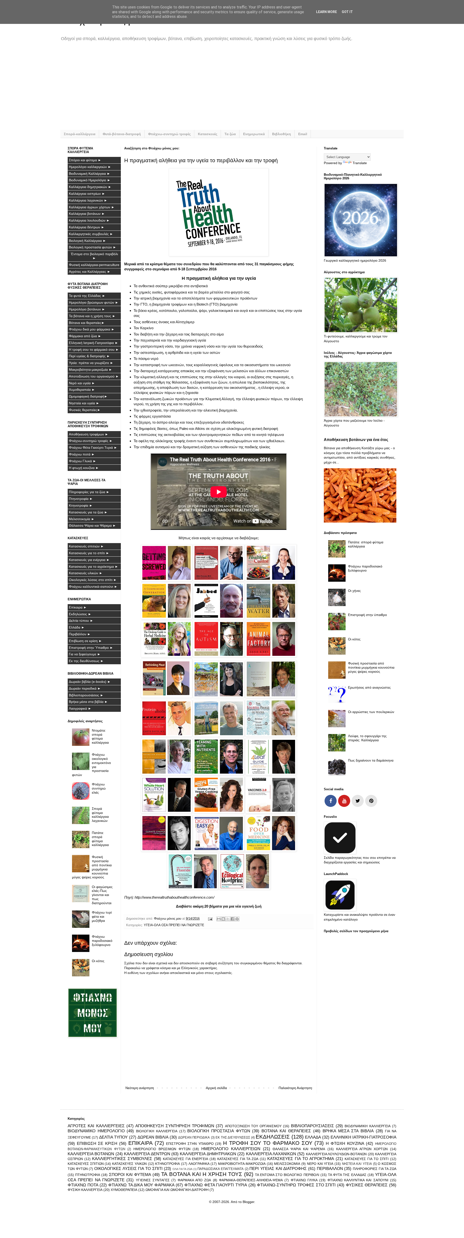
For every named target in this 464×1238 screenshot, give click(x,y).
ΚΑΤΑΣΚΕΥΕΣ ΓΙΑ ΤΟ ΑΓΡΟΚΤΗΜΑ (300, 1158)
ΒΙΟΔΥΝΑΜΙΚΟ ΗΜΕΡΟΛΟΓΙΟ (96, 1131)
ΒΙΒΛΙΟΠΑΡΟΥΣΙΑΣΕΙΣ (312, 1126)
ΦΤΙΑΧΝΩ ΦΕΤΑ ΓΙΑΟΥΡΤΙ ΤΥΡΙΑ (215, 1185)
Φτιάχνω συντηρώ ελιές (99, 788)
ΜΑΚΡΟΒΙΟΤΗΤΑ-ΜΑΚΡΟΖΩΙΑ (242, 1164)
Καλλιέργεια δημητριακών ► (90, 187)
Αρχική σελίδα (216, 1088)
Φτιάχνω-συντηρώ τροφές (169, 134)
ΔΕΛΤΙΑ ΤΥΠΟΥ (113, 1137)
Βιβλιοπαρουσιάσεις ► (86, 695)
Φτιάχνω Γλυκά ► (82, 461)
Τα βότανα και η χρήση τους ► (92, 316)
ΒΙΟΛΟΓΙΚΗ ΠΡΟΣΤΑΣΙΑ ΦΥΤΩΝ (218, 1131)
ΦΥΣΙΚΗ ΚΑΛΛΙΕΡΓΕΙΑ (85, 1190)
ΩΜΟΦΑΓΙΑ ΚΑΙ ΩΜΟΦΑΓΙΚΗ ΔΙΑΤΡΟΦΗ (177, 1190)
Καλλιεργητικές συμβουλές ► (91, 234)
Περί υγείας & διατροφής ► (89, 356)
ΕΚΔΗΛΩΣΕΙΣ (273, 1137)
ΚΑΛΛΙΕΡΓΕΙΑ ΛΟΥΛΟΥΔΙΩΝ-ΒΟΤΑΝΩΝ (336, 1154)
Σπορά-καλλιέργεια (79, 134)
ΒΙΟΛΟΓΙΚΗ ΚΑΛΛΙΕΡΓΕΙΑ (156, 1131)
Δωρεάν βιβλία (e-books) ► (90, 682)
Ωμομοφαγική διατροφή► (88, 396)
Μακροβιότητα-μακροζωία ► (90, 369)
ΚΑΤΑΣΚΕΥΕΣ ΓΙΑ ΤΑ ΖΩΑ (237, 1159)
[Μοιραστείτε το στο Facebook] (232, 918)
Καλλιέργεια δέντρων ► (86, 227)
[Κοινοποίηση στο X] (227, 918)
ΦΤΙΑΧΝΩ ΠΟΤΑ (83, 1185)
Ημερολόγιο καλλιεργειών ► (90, 167)
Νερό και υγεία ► (82, 383)
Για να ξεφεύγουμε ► (85, 654)
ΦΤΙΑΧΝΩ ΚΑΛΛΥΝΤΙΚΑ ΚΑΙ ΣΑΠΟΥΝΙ (357, 1180)
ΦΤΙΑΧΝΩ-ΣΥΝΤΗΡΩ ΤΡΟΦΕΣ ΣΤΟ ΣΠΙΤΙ (296, 1185)
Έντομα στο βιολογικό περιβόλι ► (94, 256)
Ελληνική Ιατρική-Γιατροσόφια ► (93, 343)
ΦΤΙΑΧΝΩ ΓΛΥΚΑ (304, 1180)
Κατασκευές (207, 134)
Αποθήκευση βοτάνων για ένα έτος (356, 439)
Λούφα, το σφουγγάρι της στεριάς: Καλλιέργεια (367, 738)
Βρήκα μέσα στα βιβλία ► (88, 702)
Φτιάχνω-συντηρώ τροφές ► (91, 441)
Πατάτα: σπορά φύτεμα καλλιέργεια (100, 839)
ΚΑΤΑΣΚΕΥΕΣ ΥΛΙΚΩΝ (129, 1164)
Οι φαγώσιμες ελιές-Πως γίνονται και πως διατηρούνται (102, 895)
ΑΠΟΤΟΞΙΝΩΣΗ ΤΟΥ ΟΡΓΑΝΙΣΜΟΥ (253, 1126)
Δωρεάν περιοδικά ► (85, 688)
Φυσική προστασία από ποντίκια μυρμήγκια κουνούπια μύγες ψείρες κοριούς (92, 867)
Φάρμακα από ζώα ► (85, 336)
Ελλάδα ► (77, 627)
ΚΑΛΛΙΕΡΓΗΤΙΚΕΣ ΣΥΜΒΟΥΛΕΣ (122, 1158)
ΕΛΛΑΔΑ (313, 1137)
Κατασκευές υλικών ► (85, 573)
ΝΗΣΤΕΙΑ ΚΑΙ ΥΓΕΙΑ (357, 1164)
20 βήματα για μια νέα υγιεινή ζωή (232, 906)
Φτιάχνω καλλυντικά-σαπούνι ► (93, 586)
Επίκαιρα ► (78, 607)
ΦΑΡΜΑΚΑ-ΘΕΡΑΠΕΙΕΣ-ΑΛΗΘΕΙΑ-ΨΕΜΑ (251, 1180)
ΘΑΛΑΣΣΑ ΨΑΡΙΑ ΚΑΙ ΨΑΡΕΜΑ (299, 1149)
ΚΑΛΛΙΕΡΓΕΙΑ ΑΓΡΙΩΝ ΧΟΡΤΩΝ (362, 1149)
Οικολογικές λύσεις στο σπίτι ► (93, 580)
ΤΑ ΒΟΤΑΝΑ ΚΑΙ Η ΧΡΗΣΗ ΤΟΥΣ (201, 1174)
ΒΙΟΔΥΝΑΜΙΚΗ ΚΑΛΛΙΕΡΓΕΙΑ (367, 1126)
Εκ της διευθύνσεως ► (86, 661)
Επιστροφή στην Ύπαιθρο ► (91, 648)
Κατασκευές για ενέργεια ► (89, 560)
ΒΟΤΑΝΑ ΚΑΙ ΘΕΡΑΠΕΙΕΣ (286, 1131)
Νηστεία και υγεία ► (84, 403)
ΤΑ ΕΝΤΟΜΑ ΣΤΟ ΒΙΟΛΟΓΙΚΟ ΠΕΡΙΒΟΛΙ (287, 1175)
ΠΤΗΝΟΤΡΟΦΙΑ (87, 1175)
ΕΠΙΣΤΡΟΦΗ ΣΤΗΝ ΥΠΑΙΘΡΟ (189, 1144)
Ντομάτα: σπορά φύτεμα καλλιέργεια (100, 736)
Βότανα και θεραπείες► (87, 323)
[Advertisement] (213, 89)
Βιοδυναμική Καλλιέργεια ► (89, 173)
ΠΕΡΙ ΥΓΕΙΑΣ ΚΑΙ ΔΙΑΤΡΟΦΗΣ (278, 1168)
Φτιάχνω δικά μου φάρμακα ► (92, 329)
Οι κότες (98, 961)
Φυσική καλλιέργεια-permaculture (94, 265)
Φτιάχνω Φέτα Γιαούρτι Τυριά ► (93, 447)
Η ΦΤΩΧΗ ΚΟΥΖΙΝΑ (345, 1143)
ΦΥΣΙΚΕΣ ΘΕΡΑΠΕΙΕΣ (367, 1185)
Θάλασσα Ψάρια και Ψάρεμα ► (92, 525)
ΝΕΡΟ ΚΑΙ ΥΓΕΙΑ (320, 1164)
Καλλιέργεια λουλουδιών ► (89, 220)
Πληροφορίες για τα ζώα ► (89, 492)
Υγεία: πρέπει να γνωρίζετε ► (91, 363)
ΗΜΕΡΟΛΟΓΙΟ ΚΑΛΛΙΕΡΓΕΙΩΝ (230, 1149)
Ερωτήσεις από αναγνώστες (369, 687)
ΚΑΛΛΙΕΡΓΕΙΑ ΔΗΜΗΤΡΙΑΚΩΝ (208, 1154)
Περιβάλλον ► (80, 634)
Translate (360, 163)
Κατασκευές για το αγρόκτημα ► (93, 566)
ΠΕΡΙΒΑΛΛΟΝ (330, 1168)
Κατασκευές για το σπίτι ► (89, 553)
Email (302, 134)
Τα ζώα (230, 134)
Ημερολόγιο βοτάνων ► (87, 309)
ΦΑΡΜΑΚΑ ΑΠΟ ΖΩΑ (194, 1180)
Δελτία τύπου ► (81, 620)
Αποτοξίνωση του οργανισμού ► (94, 376)
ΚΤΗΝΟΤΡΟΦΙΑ (167, 1164)
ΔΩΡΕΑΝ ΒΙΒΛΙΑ (153, 1137)
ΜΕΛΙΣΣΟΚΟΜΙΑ (287, 1164)
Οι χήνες (354, 591)
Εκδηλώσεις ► (80, 614)
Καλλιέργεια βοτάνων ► (87, 214)
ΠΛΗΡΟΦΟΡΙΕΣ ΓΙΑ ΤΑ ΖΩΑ (374, 1169)
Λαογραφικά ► (80, 708)
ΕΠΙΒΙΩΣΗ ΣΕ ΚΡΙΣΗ (97, 1143)
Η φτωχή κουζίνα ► (84, 468)
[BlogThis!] (223, 918)
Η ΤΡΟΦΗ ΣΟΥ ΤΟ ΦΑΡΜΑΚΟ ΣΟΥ (267, 1143)
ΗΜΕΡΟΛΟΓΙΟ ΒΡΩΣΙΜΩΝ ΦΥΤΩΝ (161, 1149)
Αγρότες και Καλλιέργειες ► (89, 271)
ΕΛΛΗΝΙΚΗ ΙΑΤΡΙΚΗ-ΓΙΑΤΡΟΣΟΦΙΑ (363, 1137)
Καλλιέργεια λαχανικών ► (88, 200)
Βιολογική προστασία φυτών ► (92, 247)
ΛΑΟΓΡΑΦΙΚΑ (199, 1164)
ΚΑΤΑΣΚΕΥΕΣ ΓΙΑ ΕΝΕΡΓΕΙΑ (185, 1159)
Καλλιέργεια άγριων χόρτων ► (92, 207)
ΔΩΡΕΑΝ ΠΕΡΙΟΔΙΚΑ (194, 1137)
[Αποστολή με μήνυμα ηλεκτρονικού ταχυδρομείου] (218, 918)
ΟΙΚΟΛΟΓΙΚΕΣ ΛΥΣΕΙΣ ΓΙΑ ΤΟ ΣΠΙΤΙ (128, 1168)
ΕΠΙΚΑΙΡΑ (140, 1143)
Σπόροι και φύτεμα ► (85, 160)
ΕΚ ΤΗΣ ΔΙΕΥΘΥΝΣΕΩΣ (233, 1137)
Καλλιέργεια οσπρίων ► (87, 194)
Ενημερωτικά (254, 134)
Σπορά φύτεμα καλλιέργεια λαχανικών (100, 815)
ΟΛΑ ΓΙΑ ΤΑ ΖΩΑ (182, 1169)
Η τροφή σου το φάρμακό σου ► (94, 349)
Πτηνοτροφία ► (81, 499)
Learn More (326, 12)
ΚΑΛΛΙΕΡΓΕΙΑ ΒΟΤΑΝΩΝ (91, 1154)
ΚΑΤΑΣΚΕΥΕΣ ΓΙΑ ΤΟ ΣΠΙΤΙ (367, 1159)
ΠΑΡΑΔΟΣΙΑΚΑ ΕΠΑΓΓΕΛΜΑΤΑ (220, 1169)
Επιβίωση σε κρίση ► (85, 641)
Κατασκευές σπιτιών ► (86, 546)
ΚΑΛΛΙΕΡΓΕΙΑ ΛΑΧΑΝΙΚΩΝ (271, 1154)
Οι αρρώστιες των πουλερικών (371, 712)
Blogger (248, 1202)
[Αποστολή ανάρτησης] (210, 918)
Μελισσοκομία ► (81, 519)
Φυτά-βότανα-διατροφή (122, 134)
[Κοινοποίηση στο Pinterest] (237, 918)
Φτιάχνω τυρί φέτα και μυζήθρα (102, 916)
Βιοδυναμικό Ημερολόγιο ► (89, 180)
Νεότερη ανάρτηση (139, 1088)
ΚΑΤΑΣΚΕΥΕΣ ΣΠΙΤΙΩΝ (86, 1164)
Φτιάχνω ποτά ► (82, 454)
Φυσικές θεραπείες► (85, 410)
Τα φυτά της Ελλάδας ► (87, 296)
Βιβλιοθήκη (281, 134)
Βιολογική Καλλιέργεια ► (87, 241)
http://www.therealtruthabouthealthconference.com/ (174, 897)
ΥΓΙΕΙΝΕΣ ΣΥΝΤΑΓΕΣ (153, 1180)
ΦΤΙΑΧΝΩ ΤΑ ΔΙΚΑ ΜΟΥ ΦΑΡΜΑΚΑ (141, 1185)
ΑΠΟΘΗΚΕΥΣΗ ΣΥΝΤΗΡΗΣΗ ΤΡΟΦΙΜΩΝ (174, 1126)
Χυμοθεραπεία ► (82, 390)
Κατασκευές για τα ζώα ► (88, 512)
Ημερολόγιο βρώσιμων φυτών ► (93, 302)
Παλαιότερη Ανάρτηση (295, 1088)
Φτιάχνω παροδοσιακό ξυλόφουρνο (102, 941)
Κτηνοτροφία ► (81, 505)
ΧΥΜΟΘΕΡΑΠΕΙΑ (124, 1190)
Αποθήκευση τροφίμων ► (88, 434)
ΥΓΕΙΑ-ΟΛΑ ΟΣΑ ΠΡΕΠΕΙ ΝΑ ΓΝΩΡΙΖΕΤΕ (174, 925)
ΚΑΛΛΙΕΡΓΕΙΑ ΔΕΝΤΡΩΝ (147, 1154)
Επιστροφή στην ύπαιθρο (367, 615)
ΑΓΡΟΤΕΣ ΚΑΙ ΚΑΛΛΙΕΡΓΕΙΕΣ (96, 1126)
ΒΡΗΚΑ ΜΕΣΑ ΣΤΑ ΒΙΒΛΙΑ (348, 1131)
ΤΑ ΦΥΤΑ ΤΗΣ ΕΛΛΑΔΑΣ (347, 1175)
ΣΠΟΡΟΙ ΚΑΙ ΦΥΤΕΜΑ (130, 1174)
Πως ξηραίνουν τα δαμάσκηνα (370, 760)
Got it (347, 12)
